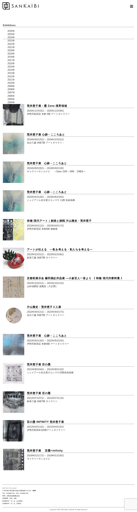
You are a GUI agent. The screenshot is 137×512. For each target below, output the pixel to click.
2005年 (11, 99)
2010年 (11, 83)
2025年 (11, 34)
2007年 (11, 92)
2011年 (11, 79)
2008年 (11, 89)
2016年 (11, 63)
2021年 (11, 47)
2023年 (11, 40)
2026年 (11, 31)
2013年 (11, 73)
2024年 (11, 37)
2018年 (11, 57)
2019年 (11, 53)
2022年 (11, 44)
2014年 (11, 70)
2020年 (11, 50)
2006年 (11, 96)
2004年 (11, 102)
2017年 (11, 60)
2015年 (11, 66)
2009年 (11, 86)
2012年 (11, 76)
